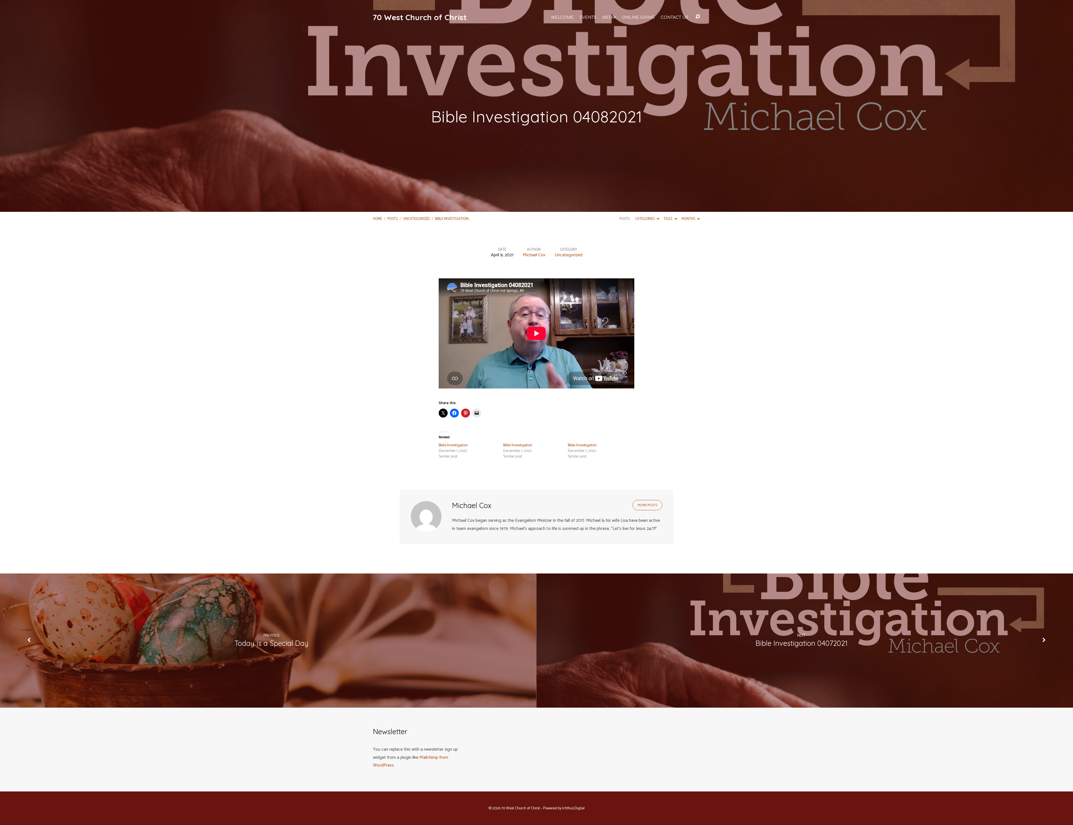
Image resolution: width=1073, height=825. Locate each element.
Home (377, 219)
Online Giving (638, 17)
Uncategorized (416, 219)
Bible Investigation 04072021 (802, 643)
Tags (668, 219)
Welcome (562, 17)
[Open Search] (697, 17)
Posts (392, 219)
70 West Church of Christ (419, 17)
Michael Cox (534, 255)
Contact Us (674, 17)
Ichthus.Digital (573, 808)
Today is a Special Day (271, 643)
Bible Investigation (453, 445)
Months (689, 219)
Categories (645, 219)
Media (609, 17)
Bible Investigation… (452, 219)
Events (588, 17)
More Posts (647, 505)
